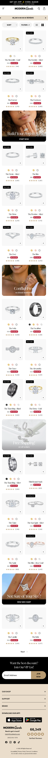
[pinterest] (15, 742)
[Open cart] (44, 8)
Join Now (38, 675)
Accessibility (14, 751)
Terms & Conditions (31, 751)
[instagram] (10, 742)
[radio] (10, 56)
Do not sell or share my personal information (24, 753)
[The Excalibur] (35, 309)
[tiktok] (19, 742)
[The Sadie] (12, 544)
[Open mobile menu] (3, 8)
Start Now (24, 139)
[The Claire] (12, 504)
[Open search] (39, 8)
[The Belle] (35, 618)
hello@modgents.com (12, 734)
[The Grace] (12, 349)
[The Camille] (12, 618)
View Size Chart (24, 602)
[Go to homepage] (24, 8)
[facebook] (6, 742)
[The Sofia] (12, 309)
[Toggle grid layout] (39, 24)
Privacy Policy (22, 751)
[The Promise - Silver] (35, 195)
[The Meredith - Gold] (12, 41)
